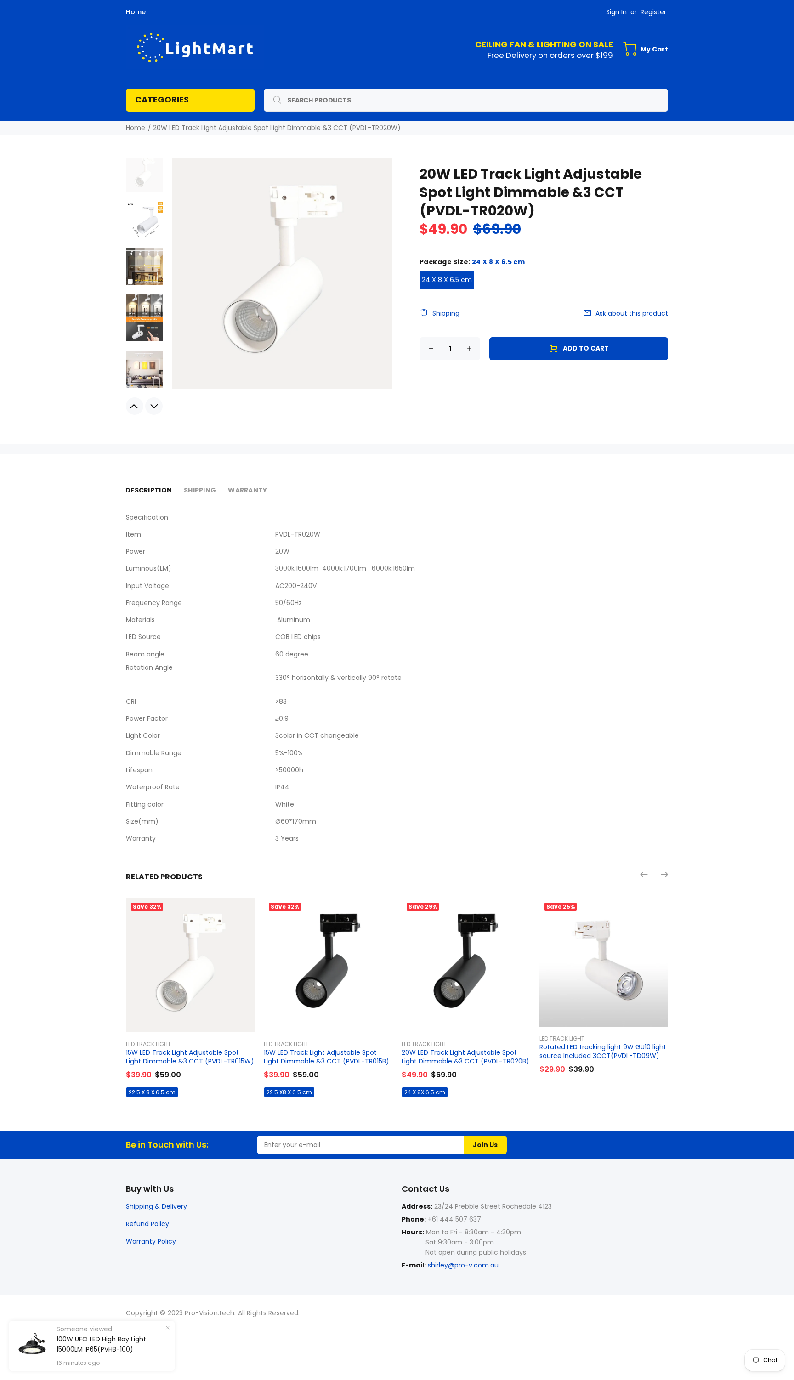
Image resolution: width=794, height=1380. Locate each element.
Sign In (616, 12)
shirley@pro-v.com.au (463, 1265)
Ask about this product (632, 313)
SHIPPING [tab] (200, 490)
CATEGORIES (162, 99)
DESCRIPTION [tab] (148, 490)
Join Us (485, 1144)
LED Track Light (148, 1044)
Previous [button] (134, 406)
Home (136, 12)
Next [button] (154, 406)
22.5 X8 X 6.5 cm (289, 1092)
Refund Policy (147, 1223)
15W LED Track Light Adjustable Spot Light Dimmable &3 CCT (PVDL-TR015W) (190, 1057)
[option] (144, 178)
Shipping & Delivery (156, 1206)
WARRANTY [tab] (247, 490)
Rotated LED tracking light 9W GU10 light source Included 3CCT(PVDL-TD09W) (602, 1051)
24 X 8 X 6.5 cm (447, 279)
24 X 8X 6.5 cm (424, 1092)
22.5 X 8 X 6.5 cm (152, 1092)
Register (653, 12)
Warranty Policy (151, 1241)
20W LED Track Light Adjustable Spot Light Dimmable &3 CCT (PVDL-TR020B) (465, 1057)
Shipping (445, 313)
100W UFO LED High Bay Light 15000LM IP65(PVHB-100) (101, 1344)
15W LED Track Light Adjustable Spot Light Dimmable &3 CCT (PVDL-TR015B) (326, 1057)
